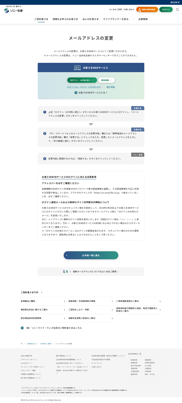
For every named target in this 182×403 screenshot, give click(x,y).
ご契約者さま (41, 19)
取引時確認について (63, 356)
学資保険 (148, 371)
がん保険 (148, 365)
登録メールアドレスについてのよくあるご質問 (95, 271)
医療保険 (134, 362)
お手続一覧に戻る (91, 255)
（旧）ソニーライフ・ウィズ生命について (72, 367)
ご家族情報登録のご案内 (127, 301)
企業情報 (143, 19)
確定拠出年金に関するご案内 (34, 309)
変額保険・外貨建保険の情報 (81, 301)
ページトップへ (175, 390)
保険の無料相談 (148, 9)
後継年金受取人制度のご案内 (81, 318)
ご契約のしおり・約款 (78, 309)
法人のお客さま (90, 19)
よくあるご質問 (115, 9)
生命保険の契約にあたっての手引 (69, 363)
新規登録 (105, 80)
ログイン (166, 9)
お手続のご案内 (28, 301)
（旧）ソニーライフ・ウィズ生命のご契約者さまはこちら (53, 327)
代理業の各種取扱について (31, 374)
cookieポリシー (27, 363)
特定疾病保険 (150, 362)
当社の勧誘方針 (26, 356)
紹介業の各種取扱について (31, 378)
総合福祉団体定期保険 (31, 318)
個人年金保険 (136, 365)
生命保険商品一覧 (134, 354)
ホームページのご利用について (32, 367)
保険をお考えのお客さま (65, 19)
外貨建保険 (135, 371)
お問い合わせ (129, 9)
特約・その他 (150, 374)
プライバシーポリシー (29, 359)
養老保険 (134, 374)
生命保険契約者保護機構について (68, 359)
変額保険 (134, 368)
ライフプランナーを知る (116, 19)
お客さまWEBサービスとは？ (93, 92)
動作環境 (111, 87)
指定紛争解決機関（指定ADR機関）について (108, 356)
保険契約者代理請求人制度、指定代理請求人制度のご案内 (136, 309)
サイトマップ (97, 363)
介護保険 (148, 368)
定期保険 (148, 360)
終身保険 (134, 360)
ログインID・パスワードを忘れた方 (84, 87)
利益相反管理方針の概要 (101, 359)
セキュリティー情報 (28, 370)
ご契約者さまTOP (29, 292)
